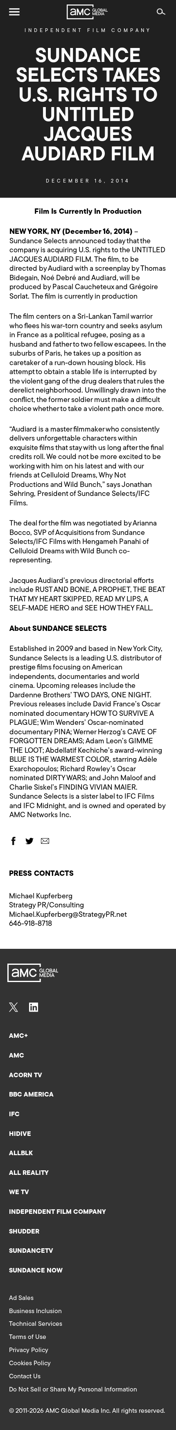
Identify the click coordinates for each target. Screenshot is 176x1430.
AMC (16, 1056)
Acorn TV (25, 1075)
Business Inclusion (35, 1311)
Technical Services (35, 1324)
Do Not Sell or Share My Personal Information (73, 1390)
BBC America (31, 1095)
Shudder (24, 1232)
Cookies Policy (30, 1363)
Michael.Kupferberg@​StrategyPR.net (68, 915)
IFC (14, 1114)
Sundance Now (36, 1271)
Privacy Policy (28, 1350)
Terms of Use (27, 1337)
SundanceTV (31, 1251)
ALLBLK (21, 1153)
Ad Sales (21, 1298)
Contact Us (25, 1376)
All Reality (29, 1173)
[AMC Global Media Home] (87, 12)
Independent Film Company (88, 30)
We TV (19, 1192)
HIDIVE (20, 1134)
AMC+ (18, 1036)
